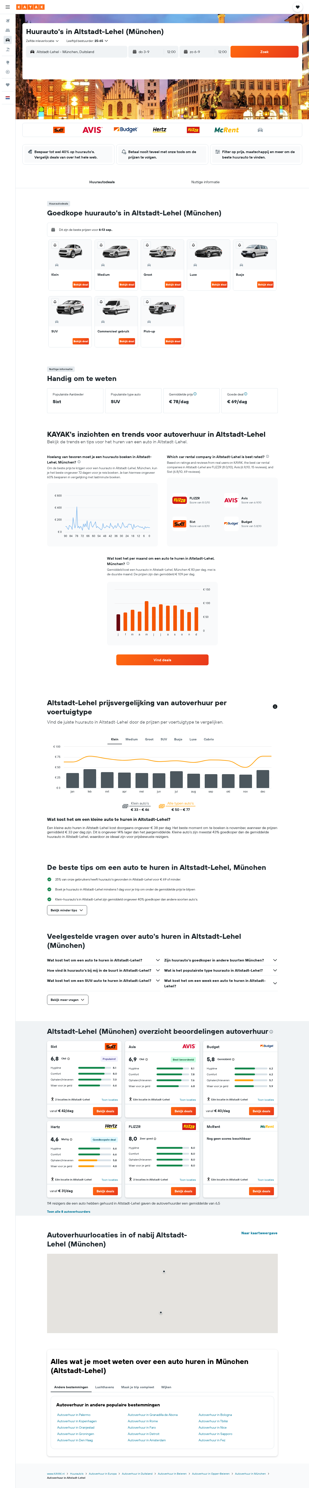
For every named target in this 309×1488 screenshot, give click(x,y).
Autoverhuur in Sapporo (215, 1434)
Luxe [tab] (193, 739)
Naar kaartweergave (259, 1233)
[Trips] (8, 84)
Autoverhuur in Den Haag (75, 1440)
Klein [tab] (114, 739)
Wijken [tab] (166, 1387)
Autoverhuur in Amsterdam (147, 1440)
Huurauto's (76, 1473)
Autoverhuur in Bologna (215, 1415)
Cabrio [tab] (209, 739)
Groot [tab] (149, 739)
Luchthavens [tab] (104, 1387)
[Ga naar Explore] (8, 62)
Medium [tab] (132, 739)
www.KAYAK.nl (56, 1473)
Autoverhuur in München (250, 1473)
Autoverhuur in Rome (143, 1421)
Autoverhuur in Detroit (143, 1434)
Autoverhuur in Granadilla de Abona (153, 1415)
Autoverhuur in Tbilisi (213, 1421)
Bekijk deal (81, 284)
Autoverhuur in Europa (102, 1473)
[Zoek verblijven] (8, 30)
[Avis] (189, 1047)
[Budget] (267, 1047)
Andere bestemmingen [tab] (71, 1387)
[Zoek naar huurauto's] (8, 39)
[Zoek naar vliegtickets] (8, 20)
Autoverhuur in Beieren (172, 1473)
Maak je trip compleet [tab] (137, 1387)
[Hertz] (111, 1127)
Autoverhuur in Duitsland (137, 1473)
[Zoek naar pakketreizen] (8, 49)
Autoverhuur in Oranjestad (75, 1427)
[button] (8, 7)
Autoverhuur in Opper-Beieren (211, 1473)
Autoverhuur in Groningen (75, 1434)
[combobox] (42, 41)
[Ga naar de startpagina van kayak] (30, 7)
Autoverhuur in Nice (213, 1427)
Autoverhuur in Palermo (73, 1415)
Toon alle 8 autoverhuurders (68, 1212)
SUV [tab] (164, 739)
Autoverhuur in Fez (212, 1440)
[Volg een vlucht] (8, 71)
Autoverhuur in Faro (142, 1427)
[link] (162, 659)
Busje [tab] (178, 739)
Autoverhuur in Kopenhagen (77, 1421)
